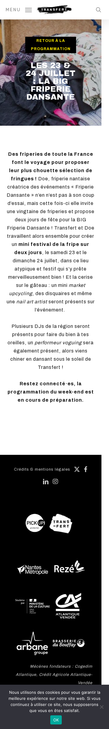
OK (56, 719)
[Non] (101, 707)
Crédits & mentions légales (42, 469)
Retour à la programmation (51, 45)
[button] (18, 9)
